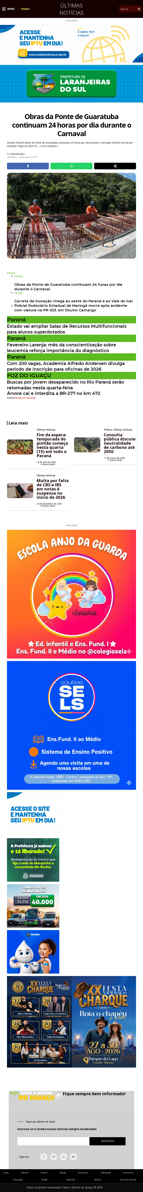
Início (6, 1172)
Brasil (44, 1179)
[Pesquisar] (139, 9)
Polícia (44, 1172)
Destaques (106, 1172)
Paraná (24, 1172)
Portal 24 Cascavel (24, 397)
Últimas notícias (128, 1179)
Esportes (70, 1179)
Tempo (97, 1179)
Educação (18, 1179)
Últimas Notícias (71, 9)
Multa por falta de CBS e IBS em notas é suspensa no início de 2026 (53, 489)
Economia (83, 1172)
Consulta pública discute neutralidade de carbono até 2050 (120, 443)
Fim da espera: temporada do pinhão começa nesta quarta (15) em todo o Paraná (52, 445)
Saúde (63, 1172)
